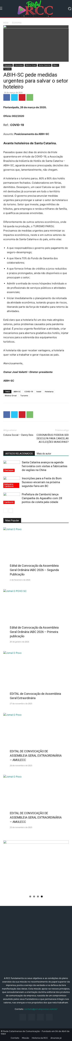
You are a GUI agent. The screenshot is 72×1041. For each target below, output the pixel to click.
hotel (39, 391)
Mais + (55, 65)
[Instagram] (31, 1017)
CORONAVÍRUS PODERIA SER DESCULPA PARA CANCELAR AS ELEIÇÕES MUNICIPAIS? (53, 438)
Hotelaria (49, 391)
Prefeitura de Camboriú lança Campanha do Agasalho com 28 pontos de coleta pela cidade (42, 498)
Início (5, 22)
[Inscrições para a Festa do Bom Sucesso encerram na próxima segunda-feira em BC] (11, 482)
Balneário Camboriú (9, 485)
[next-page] (11, 510)
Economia (16, 22)
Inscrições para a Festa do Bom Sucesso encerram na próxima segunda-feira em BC (42, 482)
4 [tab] (42, 896)
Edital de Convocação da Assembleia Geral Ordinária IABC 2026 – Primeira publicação (34, 632)
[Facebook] (6, 97)
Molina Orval (31, 65)
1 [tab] (30, 896)
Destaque (9, 470)
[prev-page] (5, 510)
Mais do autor (44, 453)
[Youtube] (49, 1017)
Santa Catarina (44, 65)
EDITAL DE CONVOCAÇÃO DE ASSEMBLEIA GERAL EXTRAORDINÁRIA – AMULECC (36, 755)
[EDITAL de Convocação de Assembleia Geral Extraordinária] (36, 674)
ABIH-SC (17, 391)
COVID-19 (28, 391)
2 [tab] (34, 896)
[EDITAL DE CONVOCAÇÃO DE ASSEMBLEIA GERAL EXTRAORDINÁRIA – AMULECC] (36, 736)
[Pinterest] (22, 97)
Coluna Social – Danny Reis (18, 434)
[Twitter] (14, 97)
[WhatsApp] (29, 97)
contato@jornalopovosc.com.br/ (40, 1009)
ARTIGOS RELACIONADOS (19, 453)
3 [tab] (38, 896)
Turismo (7, 69)
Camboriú (9, 502)
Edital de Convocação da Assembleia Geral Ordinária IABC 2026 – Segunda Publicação (34, 570)
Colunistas (19, 65)
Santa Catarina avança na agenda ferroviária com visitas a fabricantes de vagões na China (44, 466)
